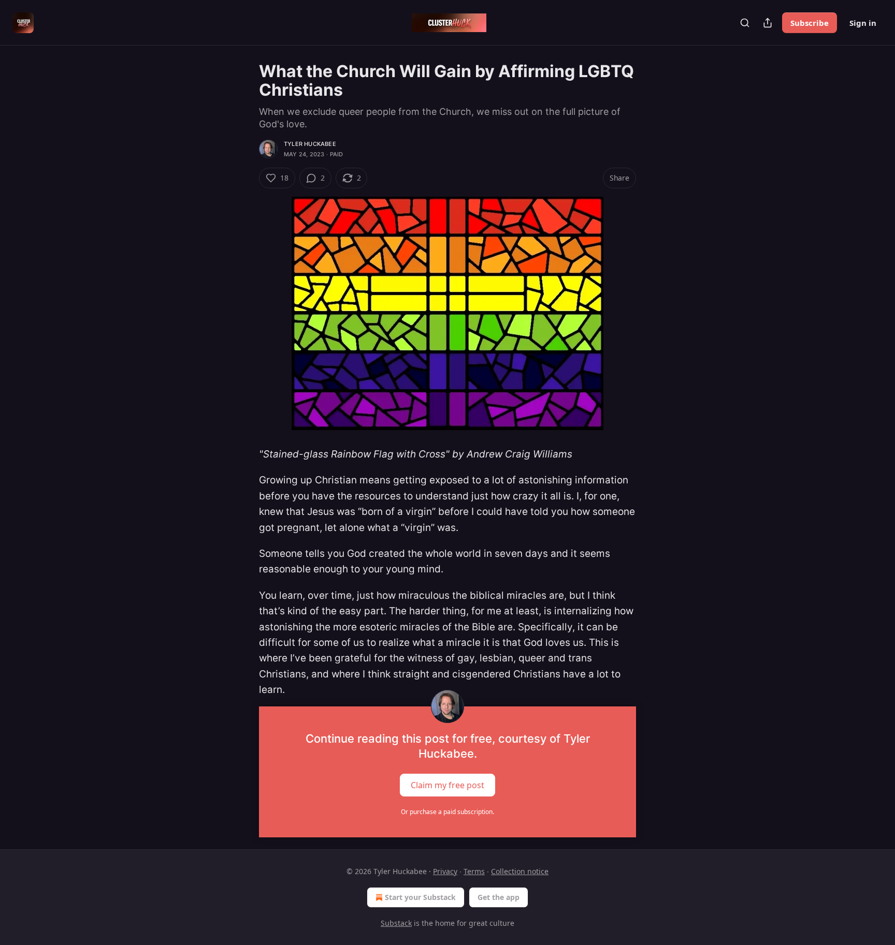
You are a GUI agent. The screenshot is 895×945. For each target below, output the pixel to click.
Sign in (862, 23)
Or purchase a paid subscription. (447, 811)
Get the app (498, 897)
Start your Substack (420, 897)
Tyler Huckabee (310, 143)
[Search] (744, 22)
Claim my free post (447, 784)
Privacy (445, 871)
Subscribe (809, 23)
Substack (396, 923)
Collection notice (519, 871)
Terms (474, 871)
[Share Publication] (767, 22)
